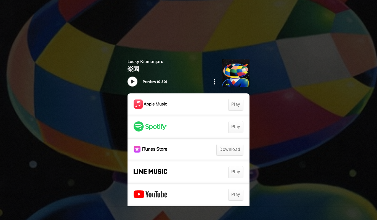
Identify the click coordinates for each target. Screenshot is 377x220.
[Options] (215, 82)
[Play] (132, 82)
